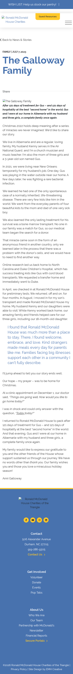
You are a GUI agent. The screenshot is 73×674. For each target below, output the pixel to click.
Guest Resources (48, 16)
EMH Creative (54, 669)
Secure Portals (35, 640)
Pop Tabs (36, 592)
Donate (36, 582)
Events (36, 587)
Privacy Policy (19, 669)
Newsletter (36, 630)
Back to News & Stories (17, 40)
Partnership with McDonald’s (36, 625)
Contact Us (35, 554)
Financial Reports (36, 635)
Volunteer (36, 577)
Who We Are (36, 615)
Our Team (36, 620)
